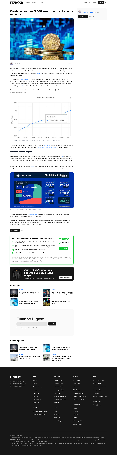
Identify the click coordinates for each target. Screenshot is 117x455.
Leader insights (58, 421)
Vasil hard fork (25, 79)
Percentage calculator (39, 414)
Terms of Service (18, 386)
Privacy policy (97, 383)
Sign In (94, 2)
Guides (56, 411)
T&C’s (34, 327)
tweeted (32, 166)
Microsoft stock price (79, 396)
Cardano (39, 73)
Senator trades (59, 387)
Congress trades (59, 390)
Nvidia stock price (78, 399)
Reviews (56, 414)
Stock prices (77, 380)
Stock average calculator (40, 411)
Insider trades (58, 383)
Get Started (63, 248)
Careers (75, 414)
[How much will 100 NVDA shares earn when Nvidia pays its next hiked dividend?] (46, 357)
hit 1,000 (47, 145)
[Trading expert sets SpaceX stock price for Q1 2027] (14, 357)
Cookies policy (97, 390)
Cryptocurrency (19, 65)
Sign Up (101, 2)
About (75, 408)
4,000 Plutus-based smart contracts (47, 147)
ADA (20, 68)
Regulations (36, 402)
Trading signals (58, 380)
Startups (35, 396)
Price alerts (57, 393)
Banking (35, 390)
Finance (54, 289)
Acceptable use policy (99, 387)
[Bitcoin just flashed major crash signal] (46, 302)
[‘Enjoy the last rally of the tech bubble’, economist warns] (14, 302)
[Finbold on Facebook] (93, 405)
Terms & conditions (98, 380)
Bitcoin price (77, 390)
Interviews (57, 417)
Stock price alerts (60, 396)
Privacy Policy (39, 327)
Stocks (21, 289)
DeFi (62, 156)
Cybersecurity (37, 399)
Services (57, 377)
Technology (36, 393)
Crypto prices (77, 383)
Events (75, 417)
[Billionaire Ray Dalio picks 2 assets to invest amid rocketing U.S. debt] (46, 293)
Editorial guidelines (78, 421)
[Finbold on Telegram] (100, 405)
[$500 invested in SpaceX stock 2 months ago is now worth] (14, 293)
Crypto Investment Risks (100, 396)
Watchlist (56, 402)
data (23, 86)
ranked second (32, 214)
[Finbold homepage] (19, 377)
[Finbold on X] (97, 405)
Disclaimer (96, 393)
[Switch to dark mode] (105, 2)
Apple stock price (78, 393)
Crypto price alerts (60, 399)
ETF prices (76, 387)
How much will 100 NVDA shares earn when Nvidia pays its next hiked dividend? (61, 358)
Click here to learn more (26, 441)
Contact (75, 411)
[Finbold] (16, 2)
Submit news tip (78, 424)
